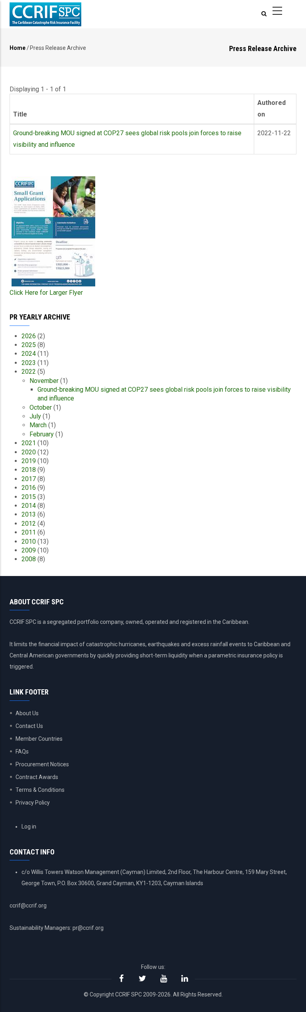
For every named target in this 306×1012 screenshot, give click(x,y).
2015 (29, 497)
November (44, 381)
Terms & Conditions (40, 790)
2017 (29, 479)
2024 (29, 353)
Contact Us (29, 726)
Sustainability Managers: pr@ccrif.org (57, 928)
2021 (29, 443)
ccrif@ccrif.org (28, 905)
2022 (29, 371)
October (40, 407)
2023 (29, 363)
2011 (29, 532)
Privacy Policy (33, 802)
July (35, 416)
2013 (29, 514)
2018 (29, 469)
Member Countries (39, 739)
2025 (29, 345)
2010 (29, 541)
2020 (29, 452)
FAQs (22, 751)
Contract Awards (37, 777)
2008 (29, 559)
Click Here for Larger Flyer (46, 292)
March (38, 425)
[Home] (45, 14)
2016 (29, 487)
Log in (29, 826)
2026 (29, 336)
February (41, 434)
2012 (29, 523)
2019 (29, 461)
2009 (29, 550)
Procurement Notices (42, 764)
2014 (29, 505)
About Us (27, 713)
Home (18, 48)
